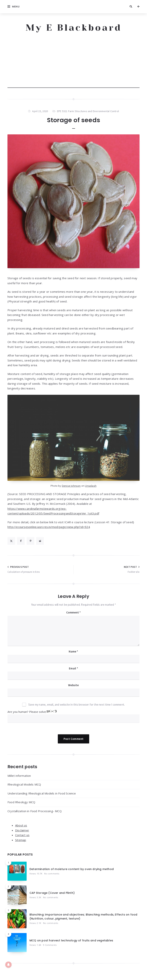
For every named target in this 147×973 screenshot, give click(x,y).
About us (21, 825)
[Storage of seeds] (73, 201)
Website (73, 685)
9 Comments (49, 944)
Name (73, 651)
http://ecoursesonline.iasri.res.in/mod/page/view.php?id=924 (48, 527)
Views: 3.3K (35, 897)
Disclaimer (22, 830)
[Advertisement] (73, 61)
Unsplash (90, 485)
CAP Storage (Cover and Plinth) (52, 893)
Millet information (19, 776)
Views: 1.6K (35, 944)
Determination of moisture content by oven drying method (71, 869)
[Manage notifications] (8, 965)
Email (73, 668)
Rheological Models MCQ (24, 784)
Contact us (22, 835)
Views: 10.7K (35, 873)
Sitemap (20, 840)
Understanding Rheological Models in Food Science (41, 793)
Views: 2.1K (35, 923)
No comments (51, 873)
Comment (73, 612)
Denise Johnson (71, 485)
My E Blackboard (74, 27)
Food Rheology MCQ (21, 802)
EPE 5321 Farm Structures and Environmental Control (88, 111)
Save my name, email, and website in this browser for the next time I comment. (76, 704)
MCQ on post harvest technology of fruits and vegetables (71, 940)
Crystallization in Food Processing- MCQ (34, 811)
